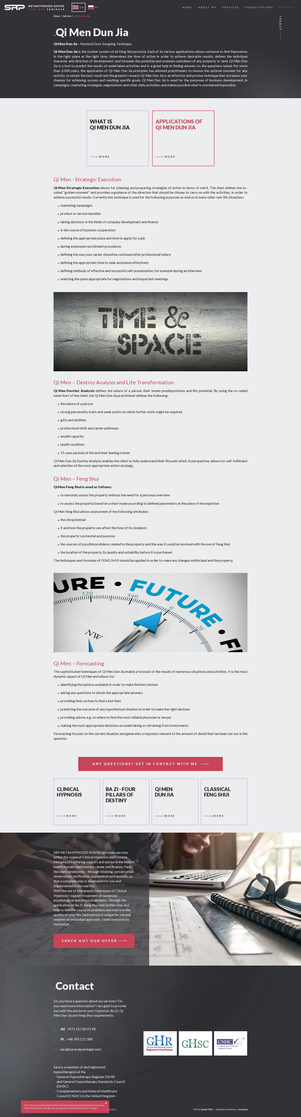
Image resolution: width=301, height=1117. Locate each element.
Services (67, 16)
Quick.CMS (207, 1109)
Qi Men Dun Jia (82, 16)
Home (57, 16)
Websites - (237, 1109)
